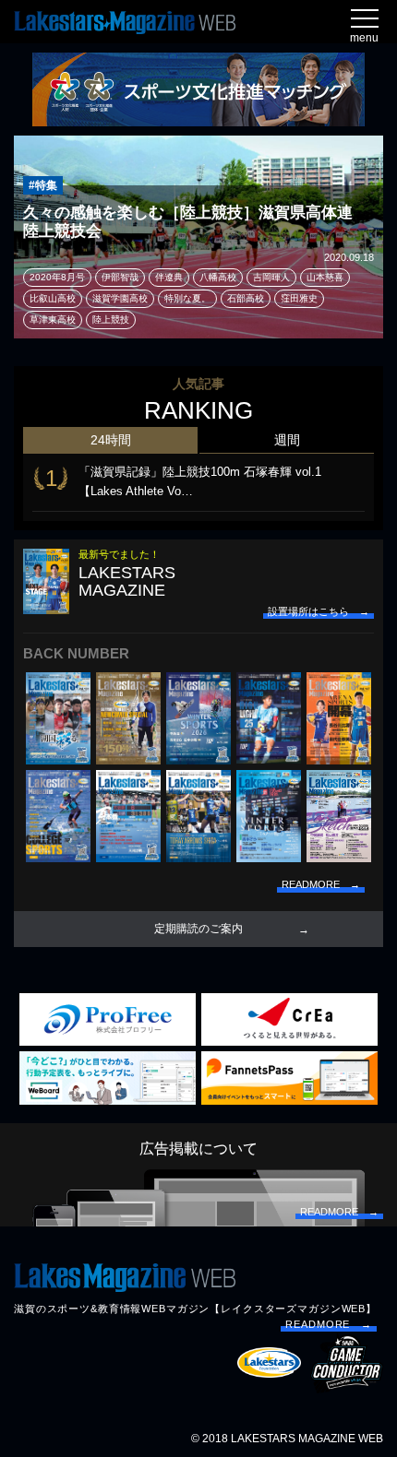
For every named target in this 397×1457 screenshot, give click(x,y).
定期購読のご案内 (198, 928)
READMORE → (328, 1324)
